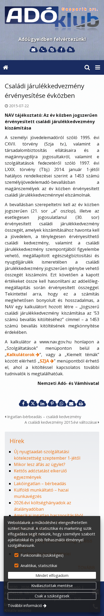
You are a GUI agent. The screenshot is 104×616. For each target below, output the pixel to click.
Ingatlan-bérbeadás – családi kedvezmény (43, 416)
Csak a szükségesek (52, 595)
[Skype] (52, 50)
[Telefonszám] (43, 50)
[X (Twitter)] (33, 403)
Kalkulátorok (21, 354)
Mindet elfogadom (52, 575)
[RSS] (70, 50)
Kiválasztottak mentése (52, 585)
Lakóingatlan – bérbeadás (40, 483)
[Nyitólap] (52, 19)
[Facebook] (61, 50)
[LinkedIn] (42, 403)
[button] (97, 67)
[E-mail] (33, 50)
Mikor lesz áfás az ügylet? (39, 464)
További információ (25, 605)
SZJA (44, 361)
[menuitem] (5, 67)
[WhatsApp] (61, 403)
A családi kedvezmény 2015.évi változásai (61, 422)
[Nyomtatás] (81, 403)
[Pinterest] (52, 403)
